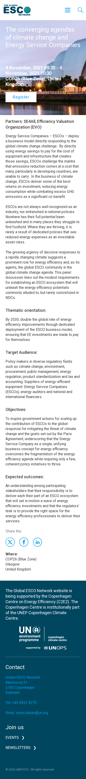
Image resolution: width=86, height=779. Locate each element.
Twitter (10, 542)
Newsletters (18, 747)
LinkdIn (37, 542)
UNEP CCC (43, 638)
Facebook (23, 542)
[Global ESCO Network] (17, 10)
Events (12, 737)
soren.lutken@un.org (32, 713)
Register (21, 97)
